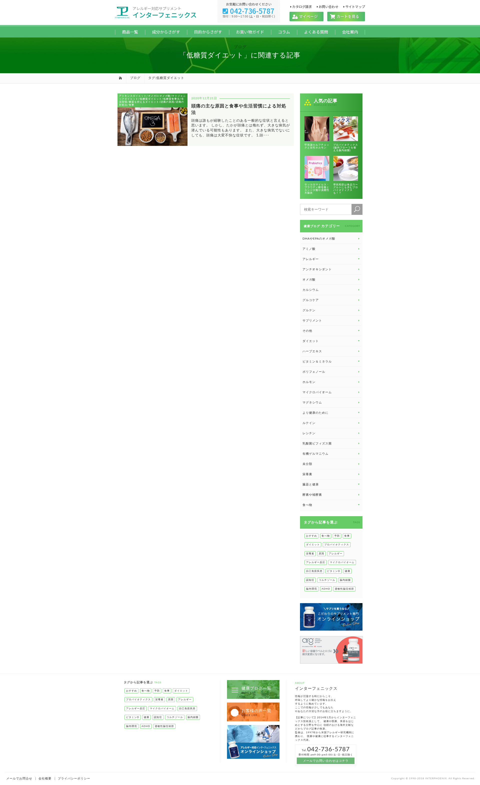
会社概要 (45, 778)
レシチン (309, 433)
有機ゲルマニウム (315, 453)
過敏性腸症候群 (344, 589)
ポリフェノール (313, 371)
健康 (347, 571)
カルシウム (310, 289)
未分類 (307, 463)
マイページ (306, 16)
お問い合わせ (328, 6)
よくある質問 (316, 32)
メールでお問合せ (19, 778)
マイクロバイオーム (317, 392)
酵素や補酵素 (312, 494)
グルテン (309, 310)
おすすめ (311, 536)
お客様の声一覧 (256, 713)
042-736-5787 (248, 10)
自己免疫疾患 (314, 571)
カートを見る (346, 16)
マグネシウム (312, 402)
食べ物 (326, 536)
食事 (347, 536)
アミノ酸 (309, 248)
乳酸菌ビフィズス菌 (317, 443)
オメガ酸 (309, 279)
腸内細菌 (345, 580)
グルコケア (310, 300)
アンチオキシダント (317, 269)
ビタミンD (333, 571)
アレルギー (335, 553)
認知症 (310, 580)
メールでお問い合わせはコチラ (325, 760)
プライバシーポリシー (74, 778)
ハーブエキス (312, 351)
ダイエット (313, 544)
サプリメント (312, 320)
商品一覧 (130, 32)
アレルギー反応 (315, 562)
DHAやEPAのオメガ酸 (318, 238)
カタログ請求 (302, 6)
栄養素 (307, 474)
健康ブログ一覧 (256, 690)
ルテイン (309, 422)
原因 (321, 553)
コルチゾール (327, 580)
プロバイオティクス (336, 544)
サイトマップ (355, 6)
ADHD (326, 589)
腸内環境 (311, 589)
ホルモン (309, 382)
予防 (337, 536)
